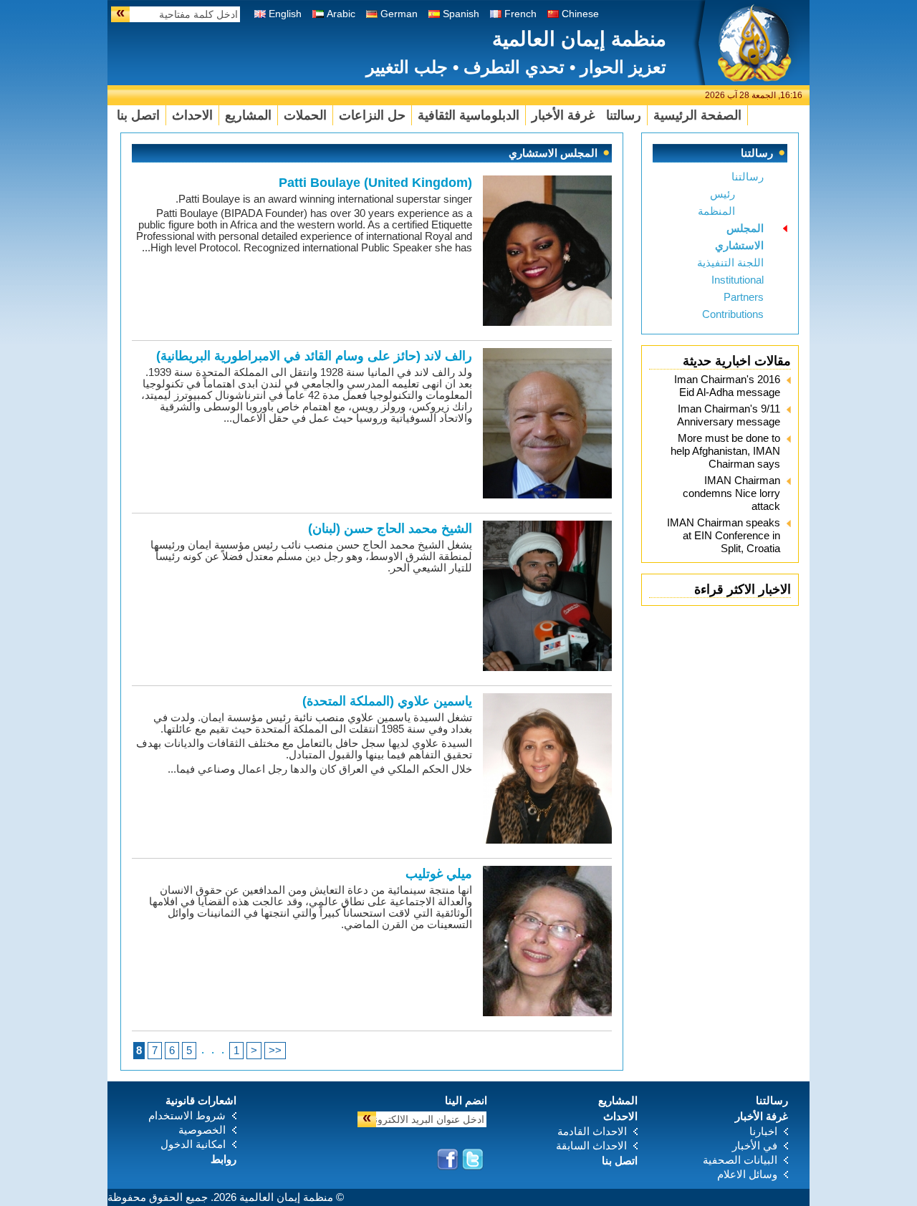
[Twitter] (473, 1159)
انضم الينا (466, 1100)
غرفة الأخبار (563, 115)
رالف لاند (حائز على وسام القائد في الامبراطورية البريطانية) (314, 356)
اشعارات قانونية (200, 1100)
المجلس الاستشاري (739, 236)
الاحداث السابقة (591, 1145)
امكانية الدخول (193, 1144)
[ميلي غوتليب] (547, 1012)
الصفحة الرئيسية (697, 115)
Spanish (461, 13)
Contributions (733, 314)
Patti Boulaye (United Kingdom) (375, 182)
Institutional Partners (737, 288)
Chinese (580, 13)
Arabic (341, 13)
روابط (223, 1159)
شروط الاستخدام (187, 1115)
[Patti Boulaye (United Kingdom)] (547, 322)
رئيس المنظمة (716, 202)
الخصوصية (202, 1130)
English (285, 13)
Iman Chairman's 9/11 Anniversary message (728, 415)
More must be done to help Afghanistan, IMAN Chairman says (725, 451)
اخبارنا (763, 1131)
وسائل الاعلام (747, 1174)
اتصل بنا (138, 115)
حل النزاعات (372, 115)
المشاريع (248, 115)
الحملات (305, 115)
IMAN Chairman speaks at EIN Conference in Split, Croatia (723, 535)
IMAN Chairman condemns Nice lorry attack (731, 493)
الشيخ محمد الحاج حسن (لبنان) (390, 528)
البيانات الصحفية (740, 1160)
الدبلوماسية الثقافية (468, 115)
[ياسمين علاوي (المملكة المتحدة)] (547, 840)
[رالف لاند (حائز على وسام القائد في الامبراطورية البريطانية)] (547, 494)
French (520, 13)
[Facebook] (447, 1159)
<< (275, 1050)
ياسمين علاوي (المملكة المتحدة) (387, 701)
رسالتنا (623, 115)
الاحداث (192, 115)
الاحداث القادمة (592, 1131)
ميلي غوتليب (438, 874)
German (399, 13)
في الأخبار (754, 1145)
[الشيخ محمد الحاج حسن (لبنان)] (547, 667)
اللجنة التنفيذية (730, 262)
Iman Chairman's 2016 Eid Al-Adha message (727, 385)
